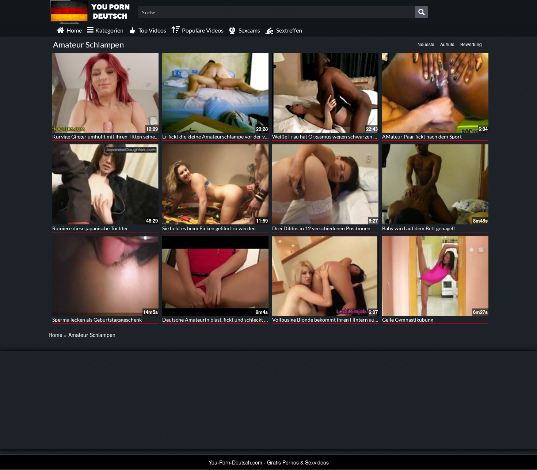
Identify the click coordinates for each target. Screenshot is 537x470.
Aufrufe (447, 44)
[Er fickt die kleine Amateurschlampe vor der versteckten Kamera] (215, 93)
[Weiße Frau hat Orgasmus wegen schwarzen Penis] (325, 93)
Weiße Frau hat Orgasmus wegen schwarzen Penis (329, 136)
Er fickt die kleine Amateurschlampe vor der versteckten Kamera (235, 136)
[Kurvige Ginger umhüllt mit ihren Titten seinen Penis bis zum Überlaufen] (105, 93)
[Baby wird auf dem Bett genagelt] (435, 184)
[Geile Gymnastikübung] (435, 276)
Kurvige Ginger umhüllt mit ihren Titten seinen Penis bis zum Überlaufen (134, 136)
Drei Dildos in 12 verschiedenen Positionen (321, 228)
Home (55, 334)
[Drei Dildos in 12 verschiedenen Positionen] (325, 184)
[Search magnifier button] (421, 12)
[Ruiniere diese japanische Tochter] (105, 184)
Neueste (426, 44)
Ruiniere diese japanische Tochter (90, 228)
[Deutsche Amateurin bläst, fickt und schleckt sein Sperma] (215, 276)
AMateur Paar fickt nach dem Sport (422, 136)
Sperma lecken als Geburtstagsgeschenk (97, 320)
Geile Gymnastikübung (407, 320)
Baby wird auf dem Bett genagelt (418, 228)
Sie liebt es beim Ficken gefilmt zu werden (209, 228)
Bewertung (471, 44)
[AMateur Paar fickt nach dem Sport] (435, 93)
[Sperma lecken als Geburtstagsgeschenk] (105, 276)
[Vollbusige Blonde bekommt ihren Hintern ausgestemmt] (325, 276)
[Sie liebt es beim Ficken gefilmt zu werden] (215, 184)
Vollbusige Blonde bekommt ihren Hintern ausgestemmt (335, 320)
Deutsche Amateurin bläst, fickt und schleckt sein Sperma (227, 320)
